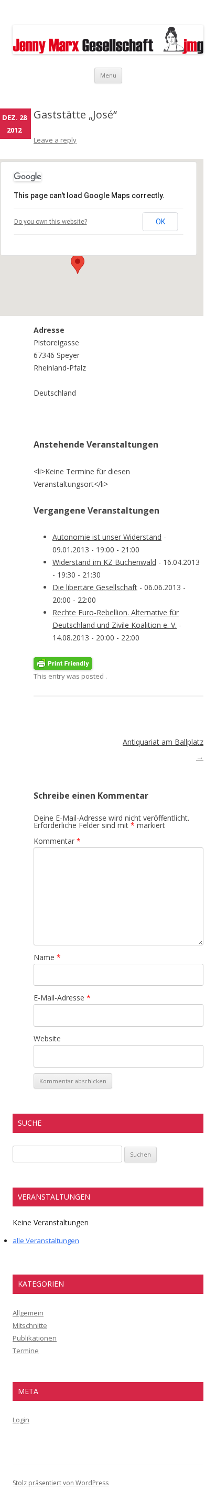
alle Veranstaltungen (46, 1240)
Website (47, 1038)
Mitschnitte (30, 1325)
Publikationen (35, 1338)
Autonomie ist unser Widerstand (106, 537)
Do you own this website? (50, 221)
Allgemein (28, 1313)
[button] (77, 264)
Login (21, 1419)
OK (160, 221)
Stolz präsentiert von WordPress (61, 1482)
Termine (26, 1350)
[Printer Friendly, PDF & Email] (63, 663)
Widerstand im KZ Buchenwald (104, 562)
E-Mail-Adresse (62, 998)
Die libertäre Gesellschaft (94, 587)
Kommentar (57, 841)
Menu (108, 75)
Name (47, 957)
